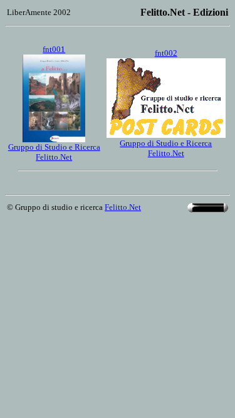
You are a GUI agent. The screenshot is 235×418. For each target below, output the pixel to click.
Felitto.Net (123, 207)
